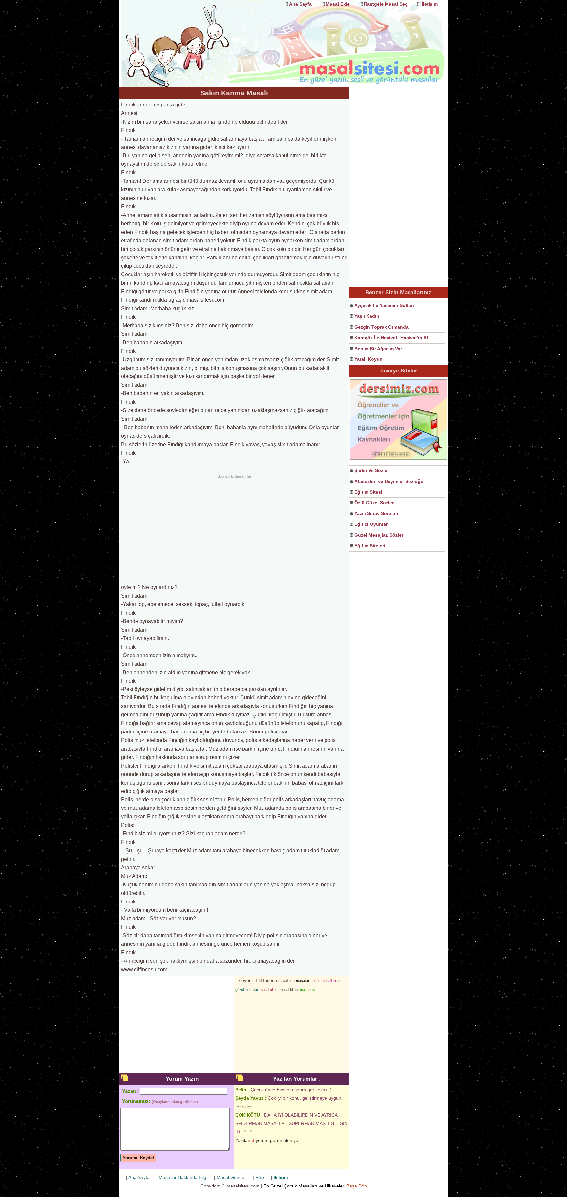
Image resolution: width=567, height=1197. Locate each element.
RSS (259, 1177)
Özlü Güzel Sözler (374, 502)
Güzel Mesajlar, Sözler (378, 535)
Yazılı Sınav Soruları (376, 513)
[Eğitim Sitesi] (398, 459)
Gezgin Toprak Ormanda (381, 327)
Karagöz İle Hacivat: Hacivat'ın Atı (392, 337)
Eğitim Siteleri (369, 545)
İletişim (430, 4)
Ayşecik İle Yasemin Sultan (384, 305)
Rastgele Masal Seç (386, 4)
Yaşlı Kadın (366, 316)
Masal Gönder (231, 1177)
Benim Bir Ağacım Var (378, 348)
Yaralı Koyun (368, 359)
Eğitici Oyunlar (371, 524)
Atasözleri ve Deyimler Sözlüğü (389, 481)
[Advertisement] (234, 528)
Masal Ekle (338, 4)
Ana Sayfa (300, 4)
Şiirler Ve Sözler (371, 470)
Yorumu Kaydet (138, 1157)
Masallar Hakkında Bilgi (183, 1177)
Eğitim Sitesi (368, 492)
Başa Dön (356, 1185)
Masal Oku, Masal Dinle (185, 37)
